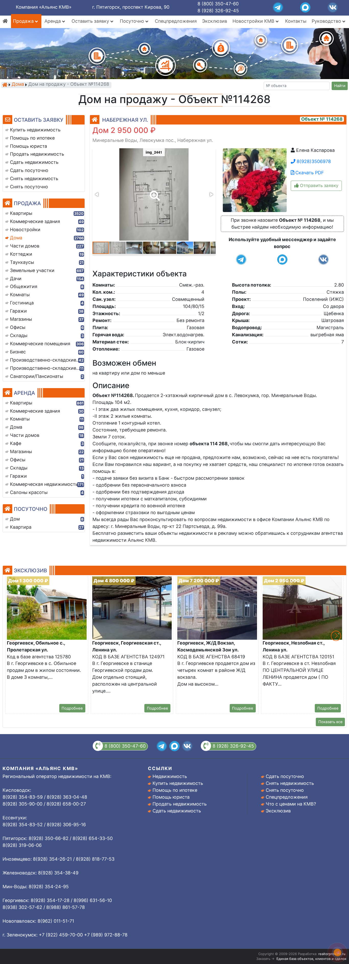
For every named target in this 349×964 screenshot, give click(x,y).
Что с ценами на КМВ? (291, 804)
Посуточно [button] (132, 21)
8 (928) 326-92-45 (218, 10)
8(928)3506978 (313, 161)
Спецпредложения (176, 21)
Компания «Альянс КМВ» (44, 7)
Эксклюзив (214, 21)
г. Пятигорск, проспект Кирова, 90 (130, 7)
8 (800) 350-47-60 (218, 3)
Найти (339, 85)
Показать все (330, 722)
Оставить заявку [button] (91, 21)
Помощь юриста (171, 797)
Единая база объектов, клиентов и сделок (311, 959)
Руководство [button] (327, 21)
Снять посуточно (285, 790)
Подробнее (72, 708)
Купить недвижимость (178, 783)
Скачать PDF (309, 172)
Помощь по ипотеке (175, 790)
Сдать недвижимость (177, 810)
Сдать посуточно (285, 776)
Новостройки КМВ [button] (254, 21)
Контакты (295, 21)
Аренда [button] (53, 21)
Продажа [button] (24, 21)
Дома (18, 84)
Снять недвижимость (290, 783)
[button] (154, 192)
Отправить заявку (318, 185)
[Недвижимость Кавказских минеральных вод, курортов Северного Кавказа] (4, 84)
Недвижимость (170, 776)
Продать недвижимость (180, 804)
